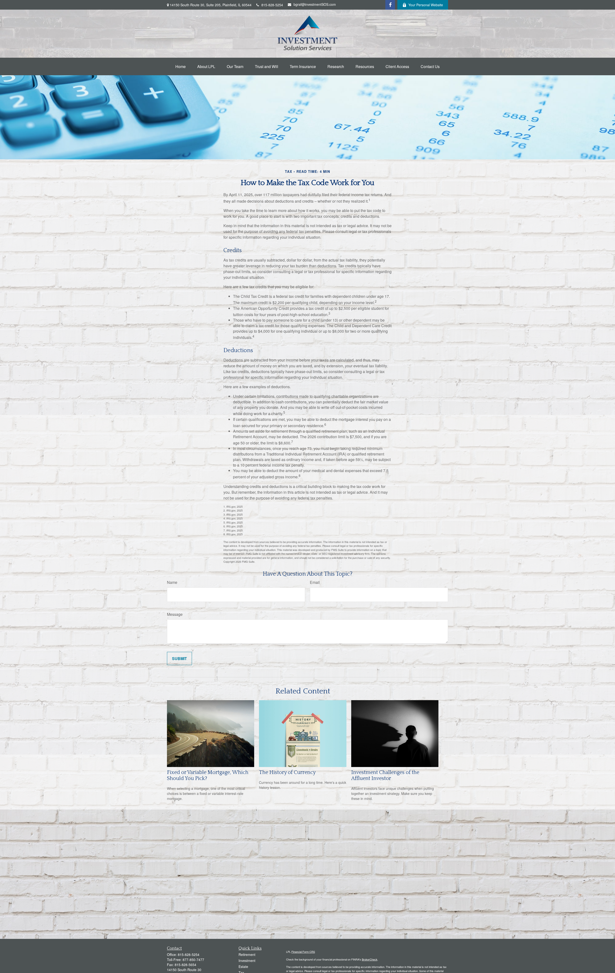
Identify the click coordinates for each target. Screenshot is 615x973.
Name (172, 582)
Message (175, 614)
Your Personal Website (425, 4)
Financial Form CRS (303, 952)
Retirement (247, 954)
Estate (243, 966)
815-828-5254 (272, 4)
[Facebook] (390, 5)
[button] (180, 66)
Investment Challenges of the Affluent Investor (385, 775)
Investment (247, 960)
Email (315, 582)
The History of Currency (287, 772)
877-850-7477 (193, 959)
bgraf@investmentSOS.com (315, 4)
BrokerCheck (369, 959)
